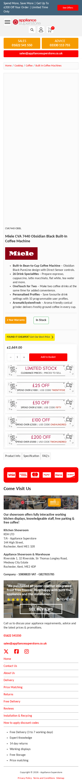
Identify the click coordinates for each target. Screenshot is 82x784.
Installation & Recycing (18, 715)
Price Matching (13, 687)
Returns (8, 694)
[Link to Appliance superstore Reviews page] (41, 599)
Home (7, 659)
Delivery (9, 680)
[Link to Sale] (41, 502)
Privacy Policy (25, 778)
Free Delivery (12, 701)
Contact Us (10, 666)
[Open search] (32, 29)
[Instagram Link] (26, 651)
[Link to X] (6, 651)
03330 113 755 (60, 45)
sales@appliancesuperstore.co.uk (41, 53)
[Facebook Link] (16, 651)
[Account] (41, 30)
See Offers (68, 8)
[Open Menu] (7, 22)
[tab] (13, 456)
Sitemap (60, 778)
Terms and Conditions (44, 778)
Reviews (9, 708)
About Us (9, 673)
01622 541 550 (22, 45)
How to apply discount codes (21, 722)
